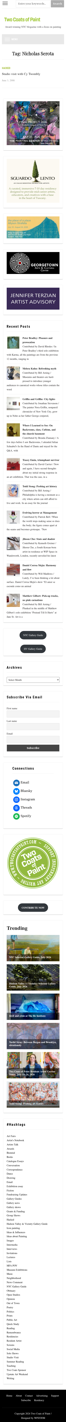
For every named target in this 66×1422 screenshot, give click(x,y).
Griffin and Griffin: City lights (39, 399)
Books (10, 1157)
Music (10, 1273)
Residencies (12, 1336)
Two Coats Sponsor (16, 1370)
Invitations (12, 1253)
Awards (10, 1148)
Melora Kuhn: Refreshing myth (40, 368)
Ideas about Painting (17, 1236)
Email (10, 733)
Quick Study (13, 1324)
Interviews (12, 1249)
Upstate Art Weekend (17, 1374)
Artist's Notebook (15, 1140)
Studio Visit (13, 1357)
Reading (11, 1328)
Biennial (11, 1152)
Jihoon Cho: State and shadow (39, 539)
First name (12, 708)
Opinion (11, 1299)
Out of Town (13, 1303)
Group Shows (13, 1215)
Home (9, 1395)
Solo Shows (12, 1353)
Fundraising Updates (17, 1194)
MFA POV (12, 1265)
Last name (12, 721)
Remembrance (14, 1332)
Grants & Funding (16, 1211)
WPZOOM (39, 1418)
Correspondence (15, 1169)
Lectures (11, 1257)
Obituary (11, 1290)
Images (10, 1240)
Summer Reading (15, 1361)
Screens (10, 1345)
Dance (10, 1173)
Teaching (11, 1365)
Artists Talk (12, 1144)
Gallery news (13, 1203)
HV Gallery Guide (33, 648)
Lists (9, 1261)
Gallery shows (14, 1207)
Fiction (10, 1190)
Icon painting (13, 1228)
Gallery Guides (14, 1198)
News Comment (15, 1282)
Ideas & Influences (16, 1232)
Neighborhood (14, 1278)
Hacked (6, 68)
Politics (10, 1311)
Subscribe (26, 1400)
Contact (29, 1395)
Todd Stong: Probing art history (40, 486)
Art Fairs (11, 1136)
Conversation (13, 1165)
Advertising (42, 1395)
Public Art (12, 1319)
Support (55, 1395)
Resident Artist (14, 1340)
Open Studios (13, 1294)
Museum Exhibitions (17, 1269)
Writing (10, 1378)
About (19, 1395)
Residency (39, 1400)
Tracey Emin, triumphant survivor (41, 460)
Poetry (10, 1307)
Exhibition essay (15, 1186)
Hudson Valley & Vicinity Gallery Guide (27, 1223)
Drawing (11, 1177)
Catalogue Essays (15, 1161)
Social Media (13, 1349)
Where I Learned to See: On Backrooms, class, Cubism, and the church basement (39, 430)
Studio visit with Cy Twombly (21, 74)
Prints (9, 1315)
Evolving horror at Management (40, 512)
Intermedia (12, 1244)
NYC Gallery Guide (33, 635)
